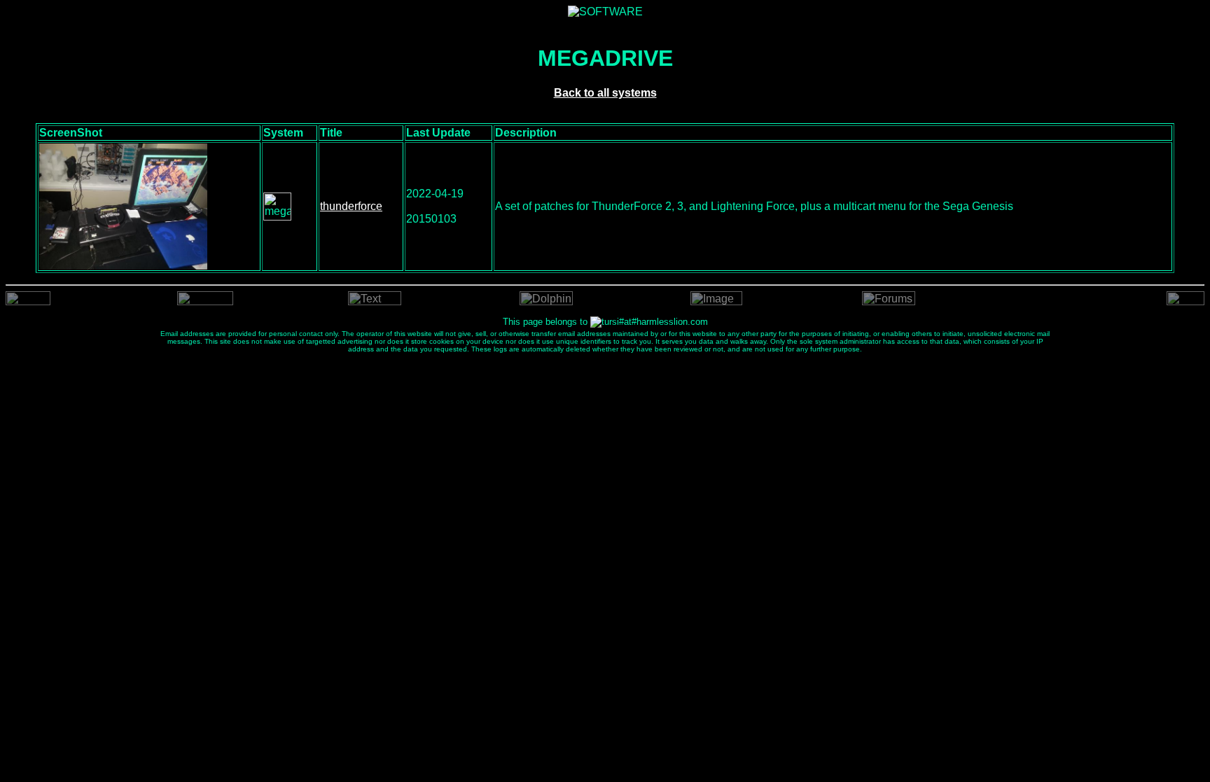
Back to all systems (605, 93)
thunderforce (351, 206)
